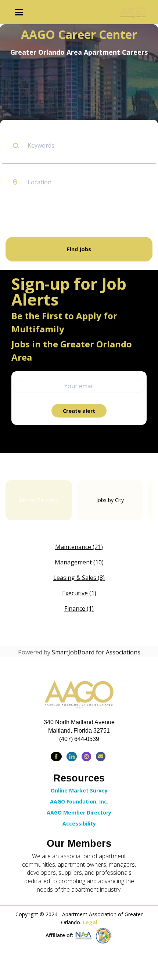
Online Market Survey (79, 790)
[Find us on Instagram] (86, 756)
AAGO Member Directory (79, 812)
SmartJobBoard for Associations (96, 652)
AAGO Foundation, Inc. (79, 801)
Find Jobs (79, 249)
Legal (90, 922)
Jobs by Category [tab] (38, 499)
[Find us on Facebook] (56, 756)
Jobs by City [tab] (110, 499)
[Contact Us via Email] (100, 756)
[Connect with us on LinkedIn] (72, 756)
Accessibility (79, 823)
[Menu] (19, 12)
